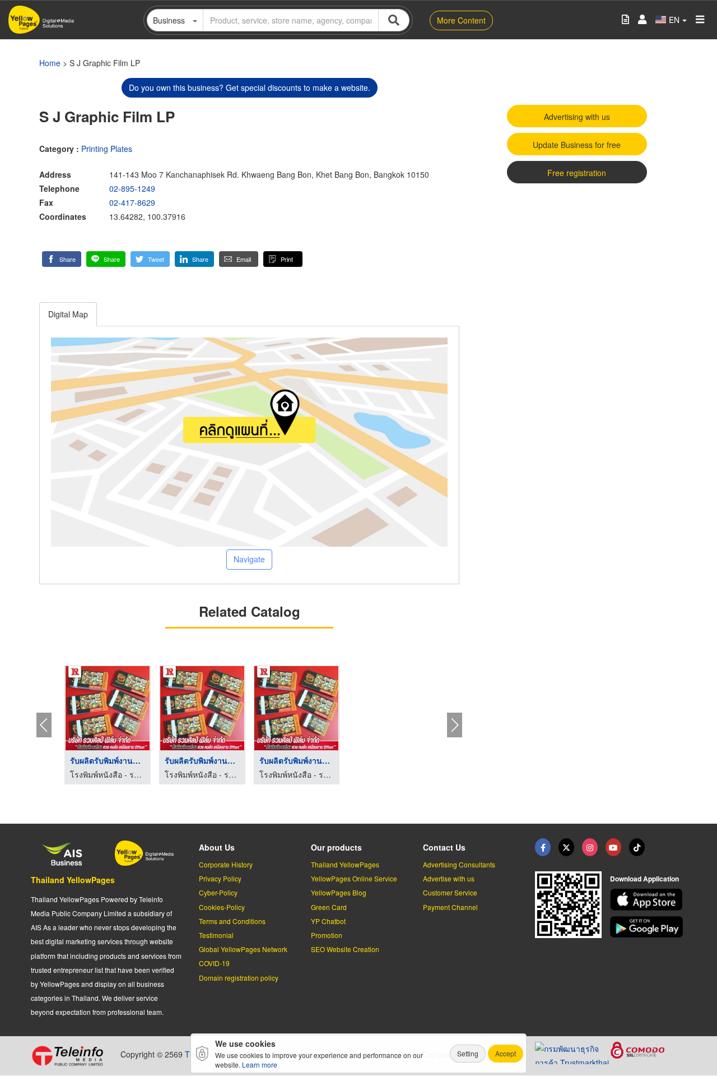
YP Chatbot (328, 921)
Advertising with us (577, 116)
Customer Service (450, 892)
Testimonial (216, 935)
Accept (505, 1053)
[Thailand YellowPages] (566, 847)
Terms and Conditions (232, 921)
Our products (336, 847)
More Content (461, 20)
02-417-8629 (132, 202)
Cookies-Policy (222, 907)
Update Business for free (577, 144)
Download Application (644, 879)
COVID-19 (214, 963)
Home (49, 62)
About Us (217, 847)
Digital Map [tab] (68, 314)
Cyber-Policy (218, 892)
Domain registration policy (238, 977)
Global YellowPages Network (243, 949)
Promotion (326, 935)
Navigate (249, 559)
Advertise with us (448, 878)
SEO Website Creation (345, 949)
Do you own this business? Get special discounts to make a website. (249, 87)
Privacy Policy (220, 878)
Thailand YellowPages (73, 879)
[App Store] (648, 900)
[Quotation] (625, 20)
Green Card (329, 907)
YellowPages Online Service (354, 878)
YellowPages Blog (338, 892)
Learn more (259, 1064)
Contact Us (444, 847)
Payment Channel (450, 907)
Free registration (576, 172)
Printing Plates (106, 148)
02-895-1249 (132, 188)
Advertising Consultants (459, 864)
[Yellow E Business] (543, 847)
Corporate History (226, 864)
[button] (61, 259)
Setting (467, 1053)
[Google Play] (648, 927)
